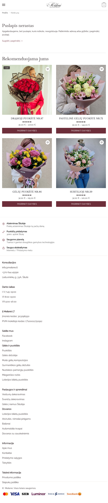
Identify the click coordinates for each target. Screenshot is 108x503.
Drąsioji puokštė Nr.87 (27, 118)
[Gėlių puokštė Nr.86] (27, 163)
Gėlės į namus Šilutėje (13, 404)
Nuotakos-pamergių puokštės (17, 370)
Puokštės (7, 350)
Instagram (7, 340)
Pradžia (5, 13)
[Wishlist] (48, 69)
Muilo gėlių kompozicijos (15, 360)
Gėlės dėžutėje (9, 355)
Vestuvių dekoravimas (13, 394)
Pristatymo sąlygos (12, 458)
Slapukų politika (10, 482)
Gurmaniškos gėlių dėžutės (16, 365)
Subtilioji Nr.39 (81, 191)
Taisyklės (6, 462)
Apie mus (7, 448)
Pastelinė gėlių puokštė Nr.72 (81, 118)
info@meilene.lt (10, 267)
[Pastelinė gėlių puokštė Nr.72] (81, 90)
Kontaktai (7, 453)
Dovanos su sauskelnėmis (15, 433)
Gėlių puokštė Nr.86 (27, 191)
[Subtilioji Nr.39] (81, 163)
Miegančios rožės (11, 375)
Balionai (6, 423)
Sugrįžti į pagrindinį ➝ (12, 41)
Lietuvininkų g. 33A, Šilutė (15, 277)
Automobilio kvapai (12, 428)
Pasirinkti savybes (27, 131)
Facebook (7, 336)
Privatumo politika (11, 477)
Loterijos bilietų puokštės (15, 379)
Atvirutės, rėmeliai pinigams (16, 419)
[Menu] (6, 5)
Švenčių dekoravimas (13, 399)
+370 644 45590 (10, 272)
